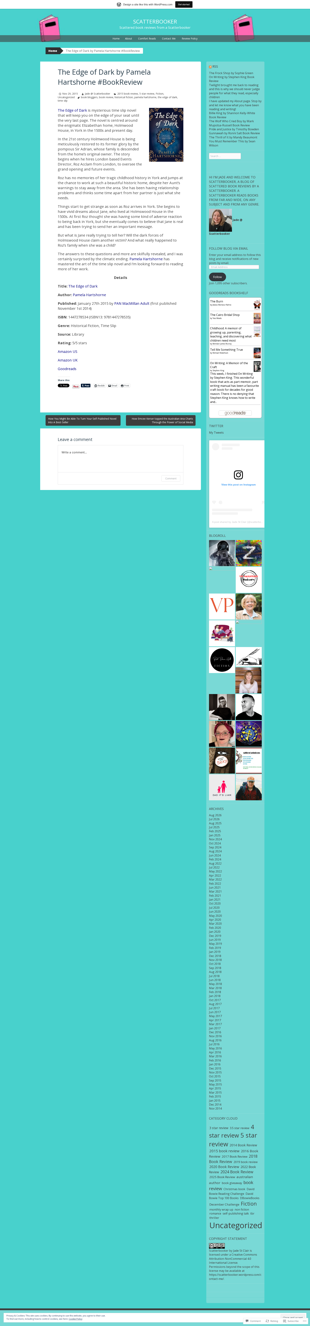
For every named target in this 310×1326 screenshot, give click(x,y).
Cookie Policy (75, 1318)
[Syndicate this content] (210, 66)
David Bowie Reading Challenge (232, 1191)
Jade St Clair (241, 1251)
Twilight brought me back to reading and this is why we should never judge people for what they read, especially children (234, 91)
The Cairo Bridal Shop (225, 315)
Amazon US (67, 351)
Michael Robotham (220, 353)
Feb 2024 (215, 859)
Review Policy (190, 38)
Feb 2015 (215, 1096)
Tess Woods (217, 318)
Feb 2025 (215, 831)
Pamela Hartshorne (146, 258)
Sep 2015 (215, 1080)
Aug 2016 (215, 1040)
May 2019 (215, 944)
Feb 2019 (215, 948)
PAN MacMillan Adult (131, 303)
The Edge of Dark (72, 110)
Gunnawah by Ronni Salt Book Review (234, 133)
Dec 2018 (215, 956)
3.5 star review (239, 1128)
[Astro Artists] (249, 734)
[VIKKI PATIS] (222, 607)
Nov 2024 (215, 839)
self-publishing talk (236, 1213)
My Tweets (216, 433)
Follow (217, 277)
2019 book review (246, 1162)
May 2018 (215, 984)
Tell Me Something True (226, 350)
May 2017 (215, 1016)
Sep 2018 (215, 968)
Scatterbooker (155, 21)
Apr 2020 (215, 920)
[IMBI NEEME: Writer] (222, 761)
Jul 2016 (214, 1044)
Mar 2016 (215, 1056)
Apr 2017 (215, 1020)
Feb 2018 (215, 992)
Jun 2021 (215, 888)
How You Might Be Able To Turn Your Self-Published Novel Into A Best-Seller (82, 420)
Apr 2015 (215, 1088)
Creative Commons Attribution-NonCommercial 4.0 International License (233, 1259)
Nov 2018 (215, 960)
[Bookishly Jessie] (222, 580)
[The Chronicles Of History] (249, 657)
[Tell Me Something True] (257, 353)
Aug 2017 (215, 1004)
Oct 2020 (215, 903)
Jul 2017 (214, 1008)
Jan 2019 (214, 952)
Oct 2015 (215, 1076)
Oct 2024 (215, 843)
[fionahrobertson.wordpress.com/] (248, 680)
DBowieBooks (249, 1198)
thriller (214, 1218)
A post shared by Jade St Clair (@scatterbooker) (239, 521)
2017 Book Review (234, 1156)
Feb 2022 (215, 884)
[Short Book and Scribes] (222, 633)
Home (116, 38)
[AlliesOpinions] (249, 761)
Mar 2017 (215, 1024)
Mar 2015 (215, 1092)
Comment (171, 478)
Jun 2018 (215, 980)
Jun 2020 (215, 912)
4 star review (231, 1131)
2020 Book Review (224, 1166)
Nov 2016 (215, 1036)
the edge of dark (167, 97)
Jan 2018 (214, 996)
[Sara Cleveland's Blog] (222, 734)
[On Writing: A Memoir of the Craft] (257, 366)
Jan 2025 (214, 835)
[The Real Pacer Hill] (222, 660)
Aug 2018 (215, 972)
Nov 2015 (215, 1072)
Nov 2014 (215, 1108)
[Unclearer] (249, 633)
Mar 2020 (215, 924)
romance (215, 1213)
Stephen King (218, 370)
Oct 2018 (215, 964)
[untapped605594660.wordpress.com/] (222, 707)
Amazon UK (68, 360)
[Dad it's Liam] (222, 787)
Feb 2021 (215, 896)
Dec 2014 (215, 1104)
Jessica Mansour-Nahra (222, 305)
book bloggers (89, 97)
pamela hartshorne (145, 97)
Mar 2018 (215, 988)
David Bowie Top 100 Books (231, 1196)
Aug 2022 (215, 863)
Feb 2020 (215, 928)
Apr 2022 (215, 875)
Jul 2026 (214, 819)
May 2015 (215, 1084)
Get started (184, 4)
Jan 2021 (214, 900)
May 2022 (215, 871)
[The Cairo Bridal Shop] (257, 318)
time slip (62, 100)
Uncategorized (66, 97)
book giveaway (232, 1183)
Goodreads (67, 368)
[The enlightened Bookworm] (249, 580)
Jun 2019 (215, 940)
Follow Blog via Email (228, 248)
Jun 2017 (215, 1012)
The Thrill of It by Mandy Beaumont (233, 137)
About (128, 38)
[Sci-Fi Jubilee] (222, 553)
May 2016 (215, 1048)
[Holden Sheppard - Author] (249, 707)
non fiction (242, 1209)
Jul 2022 (214, 867)
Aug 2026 (215, 815)
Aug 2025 (215, 823)
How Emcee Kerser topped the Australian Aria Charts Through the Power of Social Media (162, 420)
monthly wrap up (221, 1209)
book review (106, 97)
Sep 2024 (215, 847)
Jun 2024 (215, 855)
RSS (215, 66)
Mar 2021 (215, 891)
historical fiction (124, 97)
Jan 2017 (214, 1028)
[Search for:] (225, 156)
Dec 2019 (215, 936)
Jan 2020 (214, 932)
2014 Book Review (243, 1145)
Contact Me (169, 38)
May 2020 (215, 916)
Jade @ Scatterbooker (97, 93)
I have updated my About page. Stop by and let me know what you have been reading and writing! (235, 105)
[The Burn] (257, 305)
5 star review (146, 93)
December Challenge (224, 1204)
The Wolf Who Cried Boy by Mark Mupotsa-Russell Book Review (231, 123)
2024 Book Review (236, 1171)
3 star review (218, 1128)
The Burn (216, 301)
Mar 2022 (215, 879)
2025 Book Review (222, 1177)
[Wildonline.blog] (249, 787)
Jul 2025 (214, 827)
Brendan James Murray (222, 343)
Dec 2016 (215, 1032)
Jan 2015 (214, 1101)
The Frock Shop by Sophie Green (231, 73)
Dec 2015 (215, 1068)
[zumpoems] (249, 553)
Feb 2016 (215, 1060)
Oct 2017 (215, 1000)
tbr (252, 1213)
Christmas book (234, 1189)
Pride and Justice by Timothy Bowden (234, 129)
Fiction (159, 93)
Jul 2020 (214, 908)
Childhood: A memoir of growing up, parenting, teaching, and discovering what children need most (231, 334)
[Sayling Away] (249, 607)
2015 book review (127, 93)
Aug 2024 (215, 851)
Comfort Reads (147, 38)
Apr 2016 (215, 1052)
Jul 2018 (214, 976)
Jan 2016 (214, 1064)
